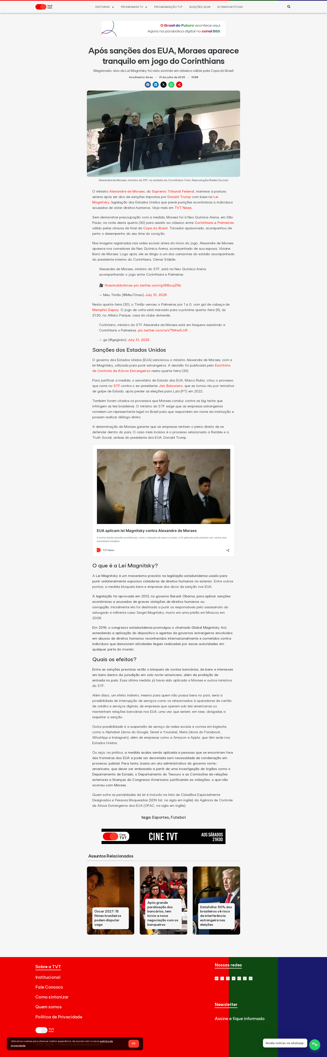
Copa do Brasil (155, 228)
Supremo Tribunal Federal (173, 191)
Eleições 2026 (200, 7)
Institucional (47, 977)
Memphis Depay (105, 310)
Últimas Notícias (230, 7)
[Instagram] (228, 978)
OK (134, 1043)
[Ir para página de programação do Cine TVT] (163, 35)
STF (117, 386)
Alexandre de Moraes (126, 191)
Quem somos (48, 1007)
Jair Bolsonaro (171, 386)
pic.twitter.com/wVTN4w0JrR (163, 330)
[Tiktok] (245, 978)
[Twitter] (233, 978)
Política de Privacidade (58, 1017)
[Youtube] (216, 978)
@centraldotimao (119, 285)
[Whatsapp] (222, 978)
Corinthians (204, 223)
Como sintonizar (52, 997)
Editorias (103, 7)
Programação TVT (168, 7)
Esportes (160, 817)
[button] (289, 6)
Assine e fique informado (240, 1019)
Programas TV (132, 7)
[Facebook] (239, 978)
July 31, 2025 (156, 295)
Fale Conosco (49, 987)
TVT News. (184, 208)
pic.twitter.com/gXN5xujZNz (157, 285)
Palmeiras (225, 223)
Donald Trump (179, 197)
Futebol (178, 817)
